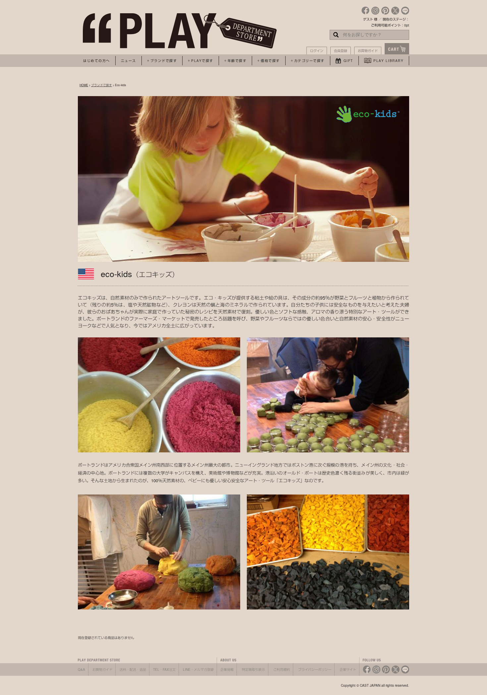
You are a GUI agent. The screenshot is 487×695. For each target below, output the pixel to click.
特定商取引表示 (253, 669)
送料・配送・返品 (133, 669)
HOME (84, 85)
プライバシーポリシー (314, 669)
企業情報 (227, 669)
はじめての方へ (96, 60)
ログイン (316, 50)
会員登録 (340, 50)
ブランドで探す (101, 85)
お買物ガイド (368, 50)
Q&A (81, 669)
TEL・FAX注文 (164, 669)
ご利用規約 (281, 669)
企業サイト (348, 669)
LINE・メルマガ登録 (198, 669)
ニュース (128, 60)
